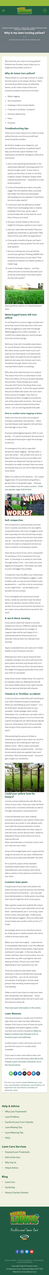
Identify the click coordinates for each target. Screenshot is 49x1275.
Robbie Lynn (35, 40)
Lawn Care (25, 28)
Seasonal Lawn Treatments (17, 1152)
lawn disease (22, 1088)
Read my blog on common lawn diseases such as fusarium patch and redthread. (23, 1034)
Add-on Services (12, 1157)
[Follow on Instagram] (22, 1251)
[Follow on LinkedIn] (27, 1251)
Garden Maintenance (11, 28)
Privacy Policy (38, 1260)
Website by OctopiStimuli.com (24, 1272)
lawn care (13, 1088)
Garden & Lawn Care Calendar (19, 1122)
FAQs (7, 1137)
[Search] (45, 11)
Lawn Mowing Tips (13, 1127)
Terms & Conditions (25, 1260)
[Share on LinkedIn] (34, 1073)
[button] (3, 11)
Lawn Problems (28, 29)
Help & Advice (11, 1167)
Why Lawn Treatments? (16, 1111)
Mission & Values (11, 1260)
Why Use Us (10, 1162)
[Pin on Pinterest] (29, 1073)
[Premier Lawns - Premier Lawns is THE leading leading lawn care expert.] (24, 10)
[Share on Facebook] (15, 1073)
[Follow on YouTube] (32, 1251)
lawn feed (30, 1088)
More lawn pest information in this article (22, 1007)
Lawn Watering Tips (14, 1132)
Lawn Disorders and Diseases (19, 1085)
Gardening (10, 1187)
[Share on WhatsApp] (11, 1073)
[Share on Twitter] (20, 1073)
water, (15, 1090)
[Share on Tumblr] (38, 1073)
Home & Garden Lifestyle (16, 1192)
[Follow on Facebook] (17, 1251)
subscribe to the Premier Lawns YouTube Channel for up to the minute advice (24, 1061)
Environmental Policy (25, 1262)
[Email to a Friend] (24, 1073)
